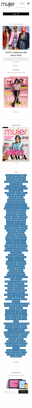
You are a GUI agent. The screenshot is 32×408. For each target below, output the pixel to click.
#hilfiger (24, 328)
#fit (20, 305)
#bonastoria (10, 221)
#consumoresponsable (20, 250)
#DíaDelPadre (13, 270)
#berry (9, 212)
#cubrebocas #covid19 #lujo (16, 266)
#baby (22, 199)
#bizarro (7, 217)
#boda (8, 219)
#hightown (17, 328)
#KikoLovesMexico (16, 356)
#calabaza (24, 228)
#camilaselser (21, 230)
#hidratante (9, 328)
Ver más (15, 65)
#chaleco (9, 243)
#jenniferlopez (15, 352)
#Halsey (14, 319)
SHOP (14, 14)
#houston (8, 334)
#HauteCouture (22, 319)
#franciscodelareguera (12, 310)
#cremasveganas (11, 263)
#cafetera (16, 228)
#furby (18, 312)
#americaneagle (22, 188)
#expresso (9, 299)
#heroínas (17, 325)
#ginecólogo (23, 314)
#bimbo (14, 212)
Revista (16, 112)
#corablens (9, 257)
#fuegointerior (10, 312)
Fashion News (16, 24)
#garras (7, 314)
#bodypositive (21, 219)
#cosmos (11, 259)
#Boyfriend (10, 224)
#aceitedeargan (21, 177)
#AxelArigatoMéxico (13, 199)
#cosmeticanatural (20, 257)
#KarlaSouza (11, 354)
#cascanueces (22, 237)
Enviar (23, 391)
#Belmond (22, 210)
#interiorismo (11, 341)
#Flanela (24, 305)
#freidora (23, 310)
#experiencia (11, 297)
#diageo (20, 270)
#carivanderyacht (11, 237)
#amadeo (22, 186)
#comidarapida (9, 250)
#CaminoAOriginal (13, 232)
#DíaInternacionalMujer (13, 274)
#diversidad (18, 279)
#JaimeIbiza (16, 348)
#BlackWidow (23, 217)
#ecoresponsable (22, 285)
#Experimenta (20, 297)
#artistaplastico (19, 195)
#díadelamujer (20, 268)
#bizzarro (15, 217)
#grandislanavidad (15, 317)
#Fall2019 (23, 299)
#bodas (14, 219)
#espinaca (7, 294)
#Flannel (12, 308)
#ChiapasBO (13, 246)
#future (24, 312)
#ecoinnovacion (19, 283)
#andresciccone (10, 192)
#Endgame (17, 290)
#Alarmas (24, 181)
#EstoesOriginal (16, 294)
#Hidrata (24, 325)
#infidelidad (23, 336)
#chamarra (16, 243)
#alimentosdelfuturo (13, 186)
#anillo (18, 192)
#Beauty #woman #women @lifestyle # (16, 206)
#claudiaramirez (22, 246)
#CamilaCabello (11, 230)
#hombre (21, 330)
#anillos (24, 192)
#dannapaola (11, 268)
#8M (25, 175)
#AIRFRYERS (17, 181)
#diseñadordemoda (21, 277)
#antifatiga (10, 195)
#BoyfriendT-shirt (20, 224)
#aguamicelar (9, 181)
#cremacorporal (11, 261)
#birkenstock (22, 215)
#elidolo (10, 288)
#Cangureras (11, 235)
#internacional (21, 341)
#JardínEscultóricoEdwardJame (16, 350)
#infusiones (12, 339)
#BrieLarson (14, 226)
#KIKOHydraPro (20, 354)
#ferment (14, 305)
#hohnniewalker (12, 330)
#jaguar (23, 345)
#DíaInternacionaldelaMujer (16, 272)
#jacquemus (15, 345)
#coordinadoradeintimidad (16, 254)
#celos (8, 239)
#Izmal (8, 345)
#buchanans (8, 228)
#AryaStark (12, 197)
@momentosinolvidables (13, 175)
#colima (24, 248)
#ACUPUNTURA (21, 179)
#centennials (15, 239)
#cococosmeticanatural (13, 248)
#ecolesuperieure (10, 285)
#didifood (7, 277)
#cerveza (23, 239)
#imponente (24, 334)
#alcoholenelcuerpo (16, 184)
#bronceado (23, 226)
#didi (23, 274)
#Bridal (7, 226)
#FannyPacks (16, 301)
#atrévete (20, 197)
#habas (24, 317)
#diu (12, 279)
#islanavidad (23, 343)
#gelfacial (15, 314)
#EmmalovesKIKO (19, 288)
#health (16, 321)
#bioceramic (21, 212)
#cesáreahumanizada (19, 241)
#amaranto (8, 188)
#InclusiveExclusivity (12, 336)
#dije (13, 277)
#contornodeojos (16, 252)
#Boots (17, 221)
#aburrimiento (11, 177)
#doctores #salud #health (12, 281)
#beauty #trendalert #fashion (16, 201)
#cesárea (9, 241)
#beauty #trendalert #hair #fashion (16, 204)
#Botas (23, 221)
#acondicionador (11, 179)
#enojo (24, 290)
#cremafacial (21, 261)
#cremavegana (22, 263)
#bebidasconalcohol (12, 210)
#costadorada (19, 259)
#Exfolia (25, 294)
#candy (22, 232)
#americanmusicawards (16, 190)
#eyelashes (16, 299)
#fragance (19, 308)
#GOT (7, 317)
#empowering (9, 290)
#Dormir (24, 281)
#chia (6, 246)
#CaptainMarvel (20, 235)
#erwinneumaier (12, 292)
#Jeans (8, 352)
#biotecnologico (11, 215)
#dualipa (10, 283)
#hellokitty (9, 325)
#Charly (23, 243)
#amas (14, 188)
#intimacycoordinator (12, 343)
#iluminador (15, 334)
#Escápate (21, 292)
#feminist (7, 305)
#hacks (8, 319)
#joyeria (23, 352)
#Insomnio (20, 339)
